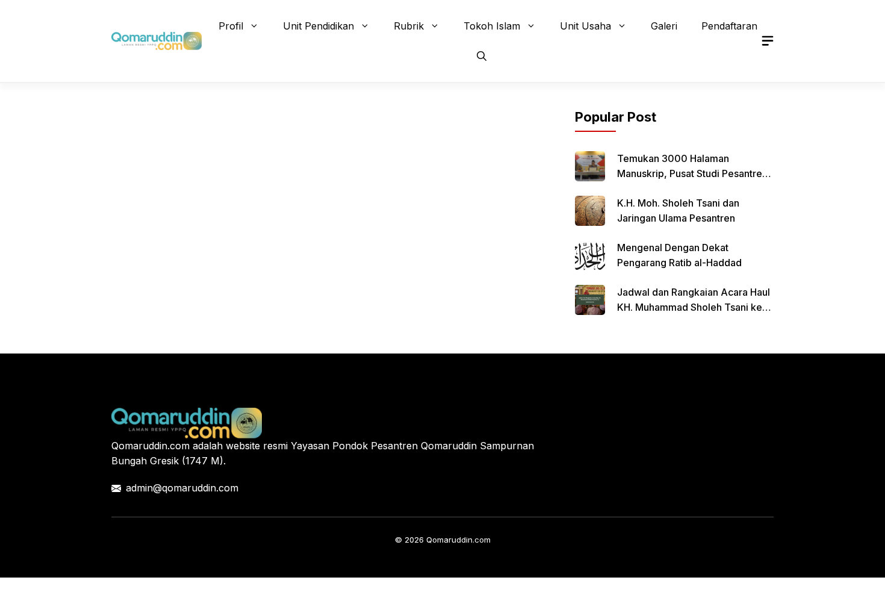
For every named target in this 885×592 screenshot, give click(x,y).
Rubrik (409, 26)
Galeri (664, 26)
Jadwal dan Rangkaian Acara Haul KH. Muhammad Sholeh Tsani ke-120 (693, 307)
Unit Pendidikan (318, 26)
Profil (231, 26)
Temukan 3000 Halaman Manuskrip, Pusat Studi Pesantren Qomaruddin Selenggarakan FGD (692, 173)
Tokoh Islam (492, 26)
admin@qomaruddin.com (182, 488)
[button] (481, 56)
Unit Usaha (585, 26)
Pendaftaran (729, 26)
